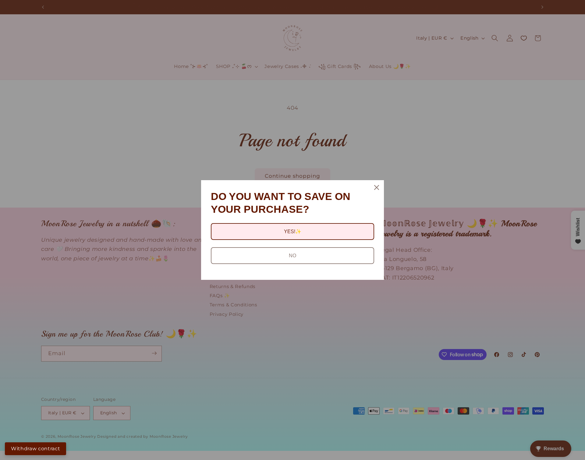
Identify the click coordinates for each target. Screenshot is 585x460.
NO (292, 255)
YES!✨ (292, 231)
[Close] (376, 187)
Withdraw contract (35, 448)
